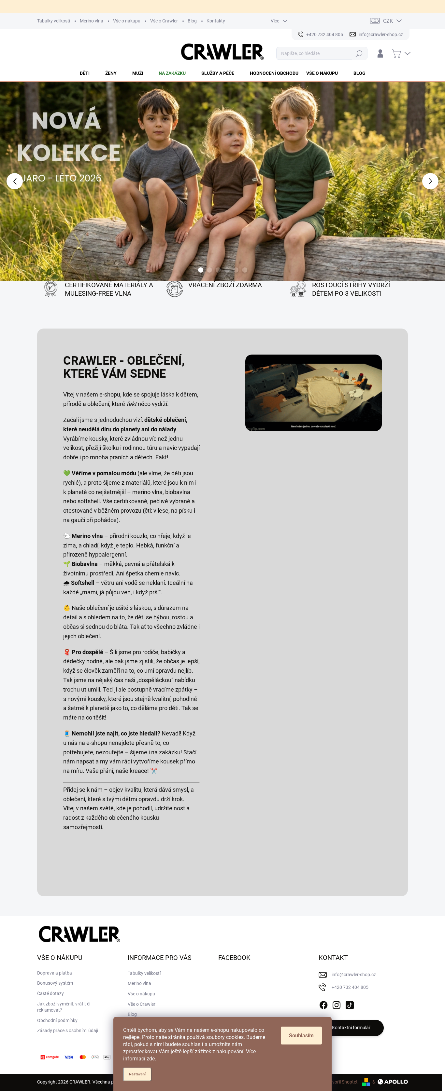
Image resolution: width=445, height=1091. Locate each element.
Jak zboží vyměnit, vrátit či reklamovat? (63, 1007)
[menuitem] (88, 73)
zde (151, 1059)
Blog (192, 20)
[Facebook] (323, 1004)
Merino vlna (91, 20)
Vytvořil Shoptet (341, 1081)
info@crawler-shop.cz (354, 974)
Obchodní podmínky (57, 1020)
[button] (18, 181)
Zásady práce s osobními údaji (67, 1030)
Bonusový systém (55, 983)
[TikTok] (349, 1004)
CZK (388, 21)
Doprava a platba (54, 973)
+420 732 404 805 (350, 987)
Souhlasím (301, 1035)
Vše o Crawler (164, 20)
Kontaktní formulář (351, 1027)
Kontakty (216, 20)
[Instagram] (336, 1004)
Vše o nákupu (126, 20)
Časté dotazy (50, 993)
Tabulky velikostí (53, 20)
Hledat (359, 53)
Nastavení (137, 1074)
